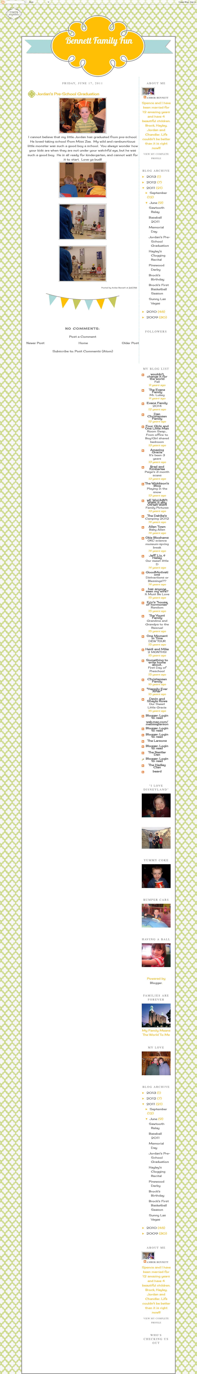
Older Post (130, 343)
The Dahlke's (157, 515)
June (154, 203)
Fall (157, 381)
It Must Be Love (157, 594)
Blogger (156, 983)
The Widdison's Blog (157, 484)
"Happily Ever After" (157, 690)
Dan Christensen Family (157, 416)
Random (157, 607)
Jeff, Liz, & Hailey (157, 557)
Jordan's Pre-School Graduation (159, 241)
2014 (157, 406)
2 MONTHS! (157, 652)
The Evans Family (157, 391)
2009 (152, 317)
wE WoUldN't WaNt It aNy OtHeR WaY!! (157, 502)
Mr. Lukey (157, 395)
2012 (151, 182)
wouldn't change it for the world (157, 376)
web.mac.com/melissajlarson (157, 723)
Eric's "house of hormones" (157, 603)
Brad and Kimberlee (157, 468)
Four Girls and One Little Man (157, 427)
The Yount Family (157, 617)
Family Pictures (157, 507)
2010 (152, 311)
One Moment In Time (157, 637)
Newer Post (35, 343)
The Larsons (157, 740)
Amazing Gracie (157, 451)
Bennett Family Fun (98, 40)
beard (157, 771)
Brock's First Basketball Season (159, 289)
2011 (151, 188)
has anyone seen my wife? (157, 590)
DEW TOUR (157, 641)
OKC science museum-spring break (157, 544)
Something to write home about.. (157, 662)
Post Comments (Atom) (94, 351)
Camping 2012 (157, 518)
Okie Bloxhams (157, 537)
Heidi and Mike (157, 649)
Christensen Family (157, 680)
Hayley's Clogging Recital (157, 256)
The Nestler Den (157, 753)
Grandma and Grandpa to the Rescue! (157, 624)
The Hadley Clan (157, 766)
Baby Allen (157, 529)
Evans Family (157, 403)
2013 (151, 176)
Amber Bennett (158, 97)
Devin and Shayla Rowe (157, 700)
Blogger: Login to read (157, 717)
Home (83, 343)
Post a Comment (82, 336)
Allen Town (157, 526)
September (158, 193)
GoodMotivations (157, 573)
